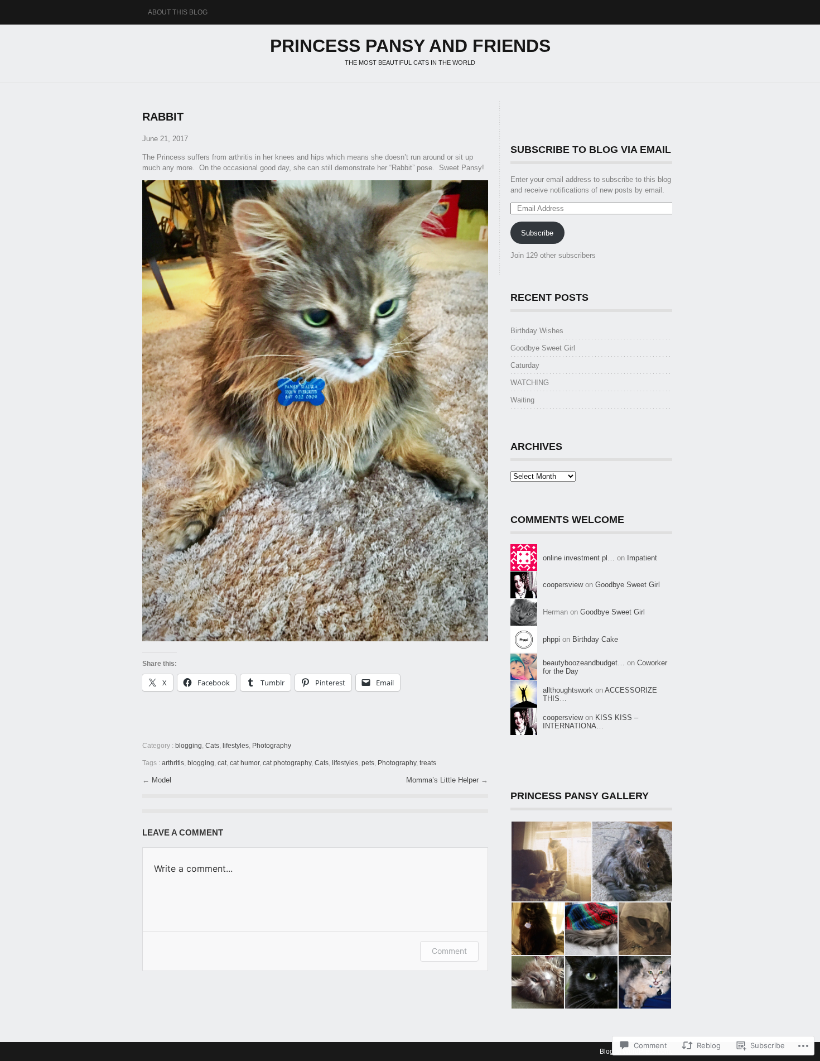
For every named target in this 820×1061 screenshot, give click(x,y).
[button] (550, 861)
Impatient (642, 558)
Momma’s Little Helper (443, 780)
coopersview (563, 584)
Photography (271, 746)
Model (161, 780)
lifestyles (236, 746)
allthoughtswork (568, 690)
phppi (551, 639)
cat (222, 763)
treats (427, 763)
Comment (449, 951)
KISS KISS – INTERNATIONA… (590, 721)
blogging (188, 746)
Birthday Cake (595, 639)
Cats (212, 746)
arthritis (173, 763)
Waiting (522, 400)
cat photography (287, 763)
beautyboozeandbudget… (584, 663)
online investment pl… (579, 558)
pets (367, 763)
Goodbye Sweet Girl (542, 348)
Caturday (524, 365)
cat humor (244, 763)
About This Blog (178, 12)
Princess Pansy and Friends (410, 46)
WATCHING (530, 382)
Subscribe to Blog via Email (590, 149)
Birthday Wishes (536, 331)
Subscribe (537, 233)
